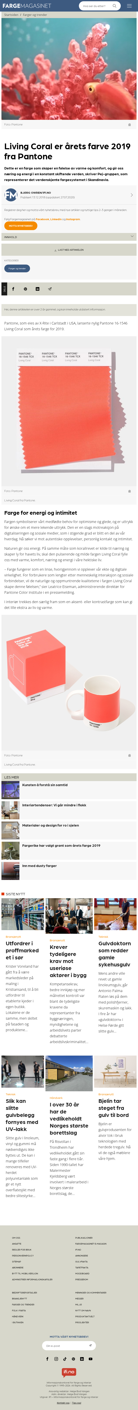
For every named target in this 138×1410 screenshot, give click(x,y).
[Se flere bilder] (130, 125)
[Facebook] (13, 289)
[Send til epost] (50, 289)
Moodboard (82, 1273)
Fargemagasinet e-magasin (90, 1243)
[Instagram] (56, 1359)
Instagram (73, 219)
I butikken (17, 1322)
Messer (79, 1298)
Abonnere (17, 1267)
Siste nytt (15, 894)
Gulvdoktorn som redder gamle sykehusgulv (114, 953)
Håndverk (56, 1097)
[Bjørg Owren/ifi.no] (132, 195)
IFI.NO (78, 1249)
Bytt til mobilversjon (25, 1273)
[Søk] (115, 6)
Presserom (81, 1279)
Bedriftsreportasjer (24, 1292)
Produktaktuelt (85, 1316)
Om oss (16, 1237)
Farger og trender (35, 15)
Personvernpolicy (23, 1255)
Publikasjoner (84, 1237)
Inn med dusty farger (39, 865)
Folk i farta (19, 1310)
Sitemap (16, 1261)
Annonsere (81, 1255)
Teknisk (103, 936)
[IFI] (69, 1378)
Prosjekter (82, 1322)
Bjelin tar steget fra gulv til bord (113, 1107)
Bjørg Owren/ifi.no (35, 192)
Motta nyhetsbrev (21, 225)
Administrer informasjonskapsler (32, 1279)
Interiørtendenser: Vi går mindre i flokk (54, 805)
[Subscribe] (90, 1345)
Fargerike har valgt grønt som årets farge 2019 (61, 845)
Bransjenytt (13, 936)
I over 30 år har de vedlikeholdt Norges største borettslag (69, 1118)
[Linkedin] (37, 289)
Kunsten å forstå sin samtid (45, 785)
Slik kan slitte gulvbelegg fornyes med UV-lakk (22, 1114)
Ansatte (16, 1243)
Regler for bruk (21, 1249)
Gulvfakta (81, 1261)
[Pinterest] (25, 289)
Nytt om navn (83, 1310)
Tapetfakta (81, 1267)
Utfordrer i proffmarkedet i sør (22, 950)
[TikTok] (65, 1359)
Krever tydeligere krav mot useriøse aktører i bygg (68, 960)
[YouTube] (91, 1359)
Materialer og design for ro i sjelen (50, 825)
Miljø (78, 1304)
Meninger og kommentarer (90, 1292)
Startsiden (11, 15)
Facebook (42, 219)
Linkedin (56, 219)
